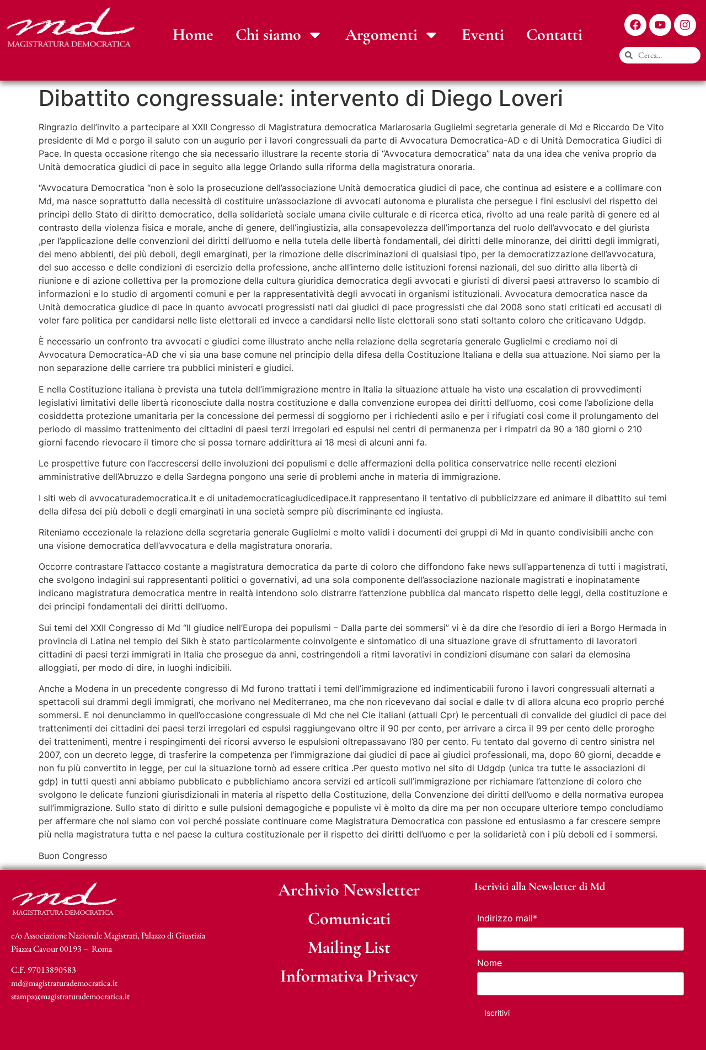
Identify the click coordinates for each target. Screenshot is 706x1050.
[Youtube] (660, 25)
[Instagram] (685, 25)
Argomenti (381, 34)
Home (193, 34)
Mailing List (349, 947)
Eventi (483, 34)
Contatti (554, 34)
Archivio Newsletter (349, 889)
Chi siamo (268, 34)
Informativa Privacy (349, 976)
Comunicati (349, 918)
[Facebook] (635, 25)
